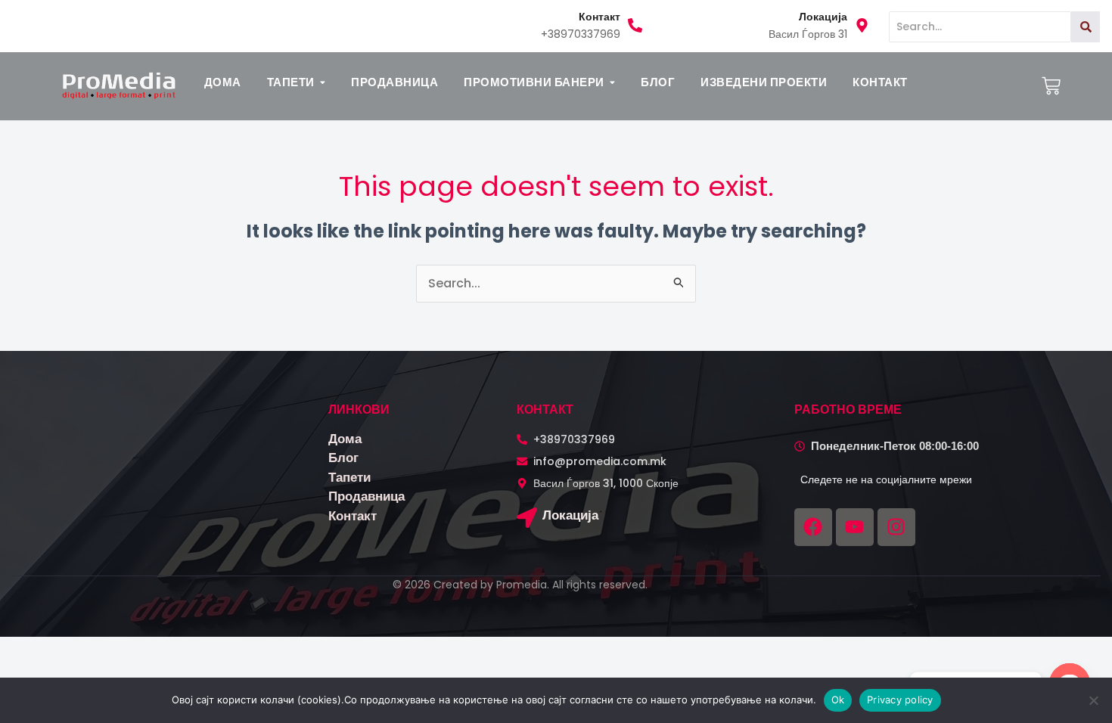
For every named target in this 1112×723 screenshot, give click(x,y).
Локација (570, 515)
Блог (343, 457)
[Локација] (527, 519)
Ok (838, 700)
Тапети (349, 477)
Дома (345, 439)
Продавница (366, 496)
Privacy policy (900, 700)
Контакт (352, 516)
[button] (296, 82)
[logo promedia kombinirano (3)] (118, 85)
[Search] (1085, 26)
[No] (1093, 700)
